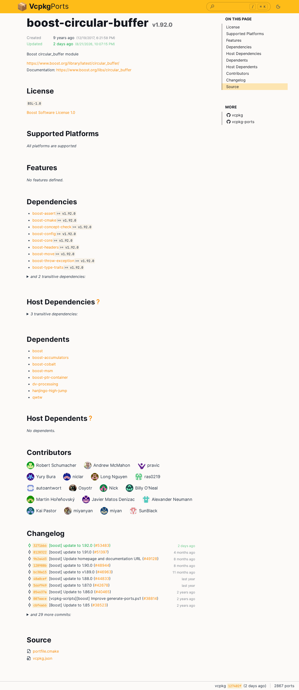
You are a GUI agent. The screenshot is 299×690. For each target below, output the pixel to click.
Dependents (237, 60)
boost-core (42, 240)
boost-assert (44, 213)
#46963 (104, 572)
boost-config (44, 233)
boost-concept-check (51, 226)
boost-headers (45, 247)
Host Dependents (241, 66)
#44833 (102, 578)
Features (233, 40)
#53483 (102, 545)
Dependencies (238, 47)
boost (37, 350)
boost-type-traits (47, 267)
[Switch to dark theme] (278, 6)
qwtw (37, 397)
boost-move (43, 253)
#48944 (102, 565)
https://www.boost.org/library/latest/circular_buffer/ (73, 63)
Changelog (236, 80)
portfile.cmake (46, 651)
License (233, 27)
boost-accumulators (50, 357)
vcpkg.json (42, 658)
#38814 (150, 598)
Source (232, 86)
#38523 (99, 605)
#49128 (150, 558)
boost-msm (42, 370)
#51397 (100, 552)
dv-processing (45, 384)
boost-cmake (44, 220)
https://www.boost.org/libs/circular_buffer (93, 69)
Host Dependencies (243, 53)
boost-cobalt (44, 364)
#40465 (102, 591)
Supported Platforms (245, 33)
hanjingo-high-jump (49, 390)
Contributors (237, 73)
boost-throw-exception (53, 260)
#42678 (101, 585)
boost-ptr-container (50, 377)
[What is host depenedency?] (98, 302)
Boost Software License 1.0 (51, 112)
